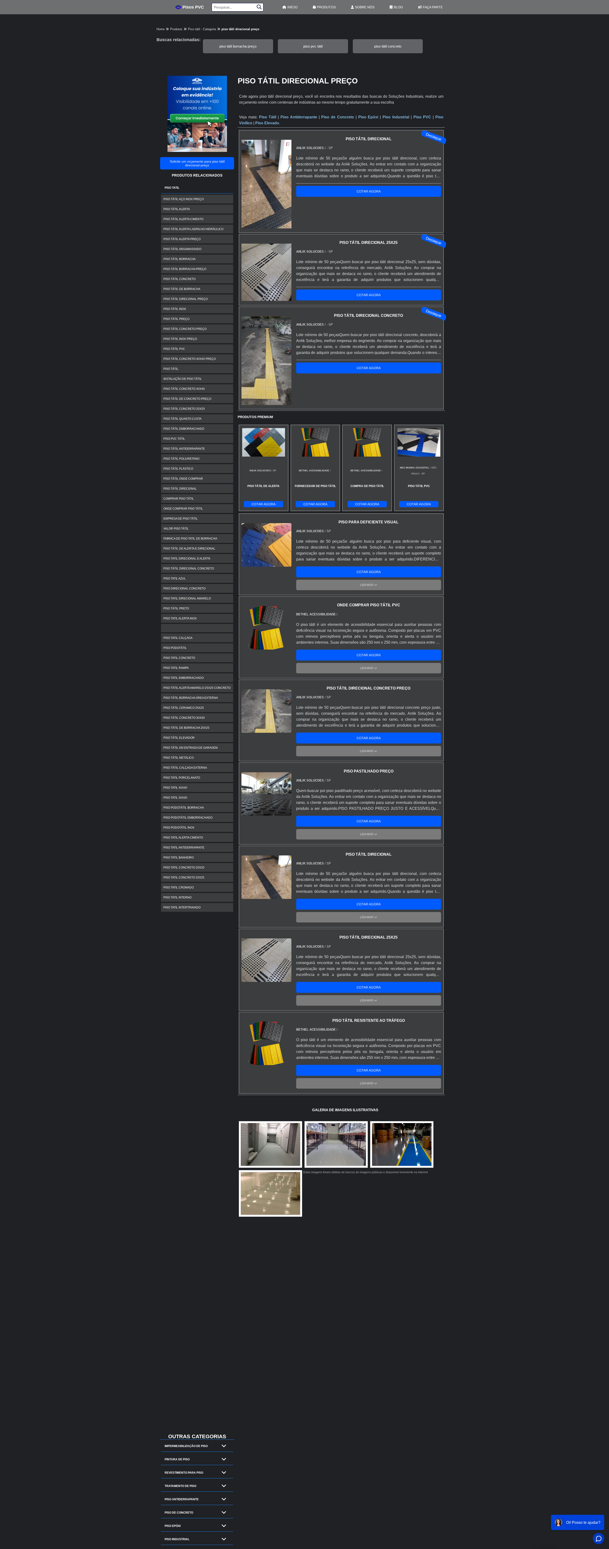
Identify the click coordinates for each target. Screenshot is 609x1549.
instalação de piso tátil (182, 379)
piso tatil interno (177, 897)
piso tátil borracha (179, 259)
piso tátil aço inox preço (183, 199)
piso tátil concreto (387, 46)
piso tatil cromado (178, 887)
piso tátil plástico (178, 468)
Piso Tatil (172, 187)
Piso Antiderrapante (182, 1499)
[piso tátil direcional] (266, 896)
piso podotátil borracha (183, 807)
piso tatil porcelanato (181, 777)
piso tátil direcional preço (185, 299)
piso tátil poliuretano (181, 458)
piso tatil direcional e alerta (186, 558)
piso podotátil (175, 648)
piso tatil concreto (179, 658)
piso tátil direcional (180, 488)
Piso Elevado (267, 123)
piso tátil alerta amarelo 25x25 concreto (197, 688)
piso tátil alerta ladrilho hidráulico (193, 229)
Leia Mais (367, 585)
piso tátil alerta (176, 209)
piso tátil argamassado (182, 249)
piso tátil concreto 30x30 (184, 717)
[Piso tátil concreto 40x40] (270, 1144)
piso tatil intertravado (182, 907)
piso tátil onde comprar (183, 478)
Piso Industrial (177, 1539)
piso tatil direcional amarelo (187, 598)
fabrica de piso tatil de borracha (190, 538)
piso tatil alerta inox (180, 618)
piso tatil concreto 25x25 (183, 877)
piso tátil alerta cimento (183, 219)
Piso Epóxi (173, 1526)
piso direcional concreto (184, 588)
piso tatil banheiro (178, 857)
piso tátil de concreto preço (187, 399)
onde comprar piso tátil (183, 508)
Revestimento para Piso (184, 1472)
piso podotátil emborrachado (187, 817)
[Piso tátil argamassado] (336, 1144)
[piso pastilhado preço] (266, 813)
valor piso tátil (176, 528)
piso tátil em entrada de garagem (190, 747)
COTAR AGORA (369, 191)
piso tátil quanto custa (182, 418)
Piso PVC (422, 117)
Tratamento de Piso (180, 1486)
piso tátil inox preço (180, 339)
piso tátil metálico (178, 757)
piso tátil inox (174, 309)
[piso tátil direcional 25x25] (266, 979)
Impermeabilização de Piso (186, 1446)
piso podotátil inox (178, 827)
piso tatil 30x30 (175, 797)
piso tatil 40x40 (175, 787)
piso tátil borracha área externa (190, 698)
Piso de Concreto (179, 1512)
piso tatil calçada (177, 638)
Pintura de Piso (177, 1459)
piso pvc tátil (313, 46)
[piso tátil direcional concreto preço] (266, 730)
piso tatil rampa (176, 668)
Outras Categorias (197, 1436)
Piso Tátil (267, 117)
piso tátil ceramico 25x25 (183, 707)
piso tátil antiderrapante (184, 448)
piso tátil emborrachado (183, 428)
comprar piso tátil (178, 498)
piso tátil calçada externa (185, 767)
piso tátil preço (176, 319)
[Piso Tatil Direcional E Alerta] (402, 1144)
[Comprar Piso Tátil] (270, 1193)
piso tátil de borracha (181, 289)
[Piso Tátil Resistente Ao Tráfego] (266, 1062)
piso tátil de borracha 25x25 (186, 727)
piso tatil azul (174, 578)
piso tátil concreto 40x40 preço (189, 359)
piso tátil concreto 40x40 (184, 389)
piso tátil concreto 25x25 (184, 408)
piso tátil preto (176, 608)
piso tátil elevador (179, 737)
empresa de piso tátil (180, 518)
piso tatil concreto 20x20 (183, 867)
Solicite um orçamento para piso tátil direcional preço (197, 163)
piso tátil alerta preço (182, 239)
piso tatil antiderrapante (183, 847)
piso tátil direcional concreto (188, 568)
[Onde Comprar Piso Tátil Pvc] (266, 647)
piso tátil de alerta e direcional (189, 548)
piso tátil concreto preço (184, 329)
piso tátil (170, 369)
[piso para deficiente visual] (266, 564)
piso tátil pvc (174, 349)
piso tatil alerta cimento (183, 837)
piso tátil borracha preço (237, 46)
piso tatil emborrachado (183, 678)
